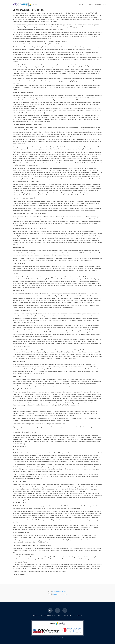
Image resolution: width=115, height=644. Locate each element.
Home (34, 615)
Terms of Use (67, 615)
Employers (47, 615)
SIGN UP (39, 615)
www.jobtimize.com (59, 591)
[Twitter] (57, 610)
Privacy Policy (77, 615)
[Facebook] (50, 610)
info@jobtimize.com (59, 594)
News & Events (56, 615)
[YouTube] (64, 610)
